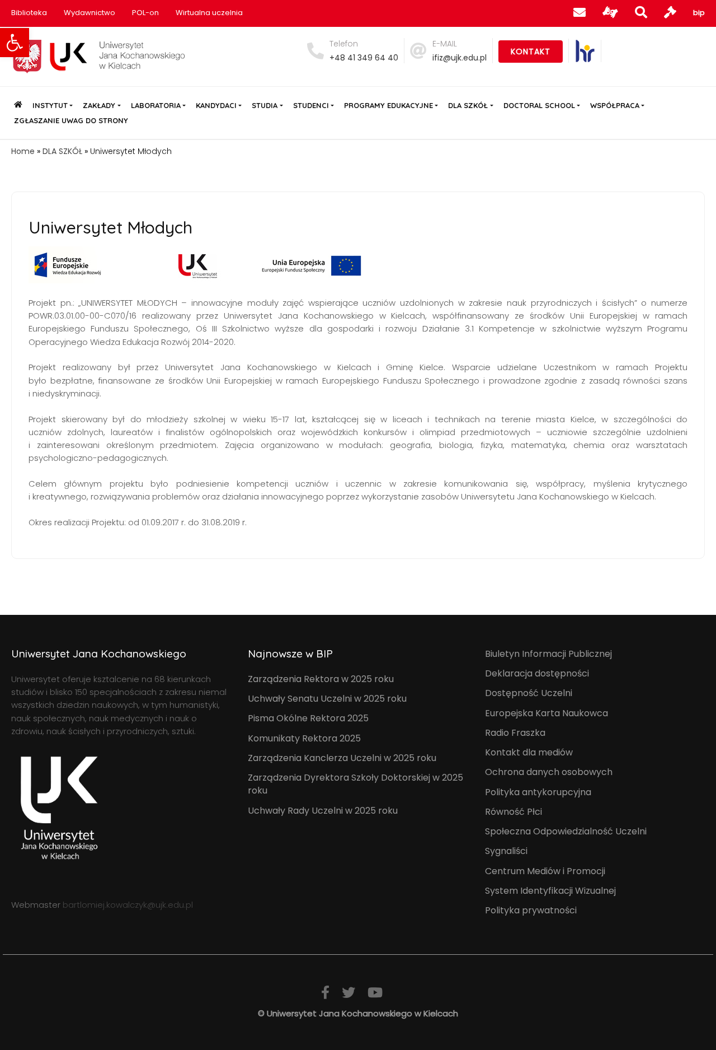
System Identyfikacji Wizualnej (550, 890)
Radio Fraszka (515, 732)
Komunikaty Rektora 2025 (304, 738)
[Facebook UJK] (325, 992)
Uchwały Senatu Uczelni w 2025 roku (327, 698)
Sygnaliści (506, 850)
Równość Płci (513, 811)
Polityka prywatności (531, 910)
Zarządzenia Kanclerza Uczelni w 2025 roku (342, 758)
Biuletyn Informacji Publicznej (548, 653)
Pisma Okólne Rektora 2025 (308, 718)
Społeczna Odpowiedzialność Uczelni (566, 831)
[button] (14, 42)
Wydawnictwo (89, 12)
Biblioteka (29, 12)
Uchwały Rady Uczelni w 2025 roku (323, 810)
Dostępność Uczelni (528, 693)
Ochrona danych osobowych (549, 772)
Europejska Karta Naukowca (546, 713)
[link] (584, 51)
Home (23, 151)
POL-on (145, 12)
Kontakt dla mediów (529, 752)
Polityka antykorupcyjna (538, 792)
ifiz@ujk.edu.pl (459, 57)
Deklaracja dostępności (537, 673)
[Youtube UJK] (375, 992)
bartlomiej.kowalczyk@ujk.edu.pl (128, 905)
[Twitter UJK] (348, 992)
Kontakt (530, 51)
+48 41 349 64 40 (363, 57)
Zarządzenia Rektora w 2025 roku (321, 679)
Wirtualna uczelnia (209, 12)
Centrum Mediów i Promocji (545, 871)
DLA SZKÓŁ (62, 151)
